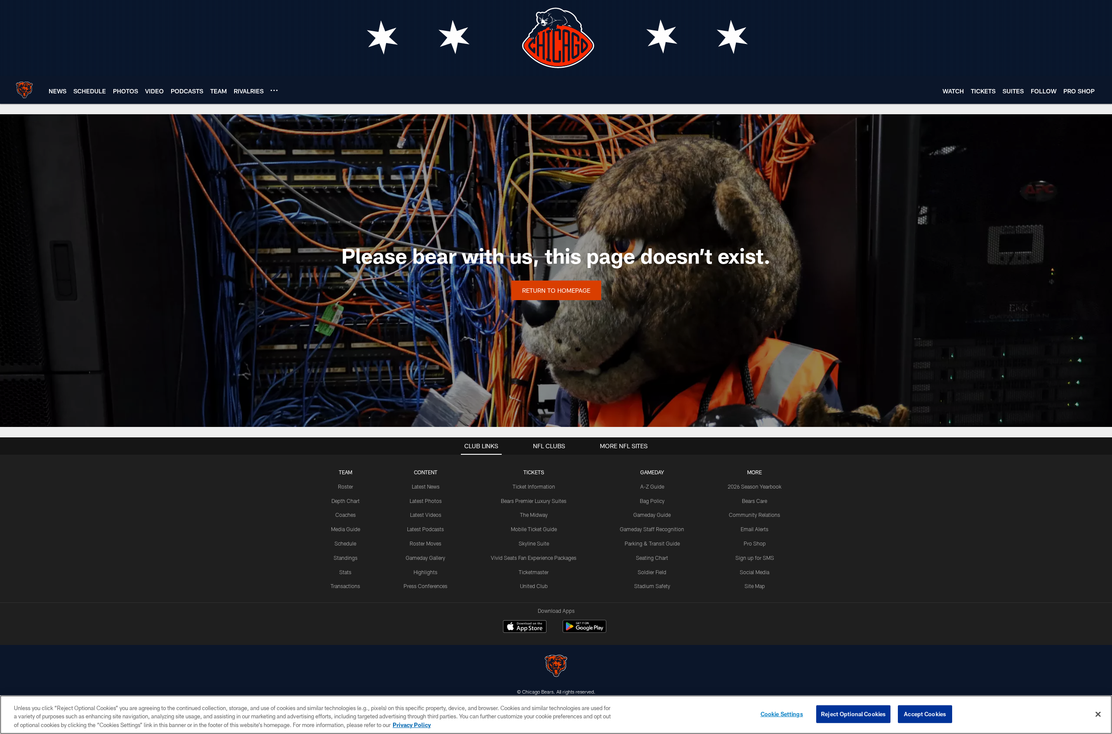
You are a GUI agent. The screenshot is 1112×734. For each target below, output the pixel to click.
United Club (534, 586)
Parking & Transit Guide (652, 543)
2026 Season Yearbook (754, 486)
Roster (345, 486)
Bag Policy (652, 501)
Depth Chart (345, 501)
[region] (556, 714)
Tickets (533, 472)
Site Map (755, 586)
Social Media (754, 572)
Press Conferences (425, 586)
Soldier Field (652, 572)
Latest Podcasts (425, 529)
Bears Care (754, 501)
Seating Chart (652, 558)
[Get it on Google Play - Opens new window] (584, 630)
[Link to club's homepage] (24, 89)
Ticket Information (534, 486)
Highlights (425, 572)
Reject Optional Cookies (853, 713)
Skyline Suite (534, 543)
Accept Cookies (925, 713)
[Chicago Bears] (556, 667)
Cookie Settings (782, 713)
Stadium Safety (652, 586)
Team (345, 472)
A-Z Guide (652, 486)
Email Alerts (754, 529)
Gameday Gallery (425, 558)
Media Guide (345, 529)
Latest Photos (426, 501)
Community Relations (754, 515)
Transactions (345, 586)
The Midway (534, 515)
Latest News (426, 486)
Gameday (652, 472)
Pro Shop (755, 543)
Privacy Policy (412, 724)
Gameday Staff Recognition (652, 529)
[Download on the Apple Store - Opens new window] (524, 627)
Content (425, 472)
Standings (345, 558)
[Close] (1098, 714)
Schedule (345, 543)
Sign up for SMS (754, 558)
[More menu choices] (274, 90)
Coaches (345, 515)
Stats (345, 572)
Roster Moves (425, 543)
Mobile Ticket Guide (534, 529)
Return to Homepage (556, 290)
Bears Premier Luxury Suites (533, 501)
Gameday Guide (652, 515)
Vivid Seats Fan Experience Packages (533, 558)
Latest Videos (425, 515)
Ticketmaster (534, 572)
